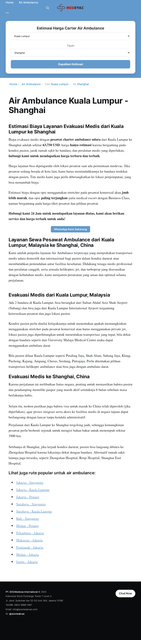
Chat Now (125, 593)
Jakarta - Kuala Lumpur (33, 489)
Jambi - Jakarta (27, 561)
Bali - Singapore (27, 518)
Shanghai (83, 84)
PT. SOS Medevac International (21, 591)
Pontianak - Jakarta (29, 547)
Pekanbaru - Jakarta (30, 533)
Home (9, 2)
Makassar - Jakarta (29, 540)
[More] (7, 12)
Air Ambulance (28, 2)
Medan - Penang (27, 525)
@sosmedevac (17, 613)
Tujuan (70, 45)
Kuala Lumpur (60, 84)
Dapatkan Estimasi (70, 64)
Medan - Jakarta (27, 554)
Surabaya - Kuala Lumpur (34, 511)
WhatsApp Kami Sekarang (70, 229)
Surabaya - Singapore (31, 504)
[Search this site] (47, 8)
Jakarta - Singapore (29, 482)
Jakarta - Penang (27, 497)
